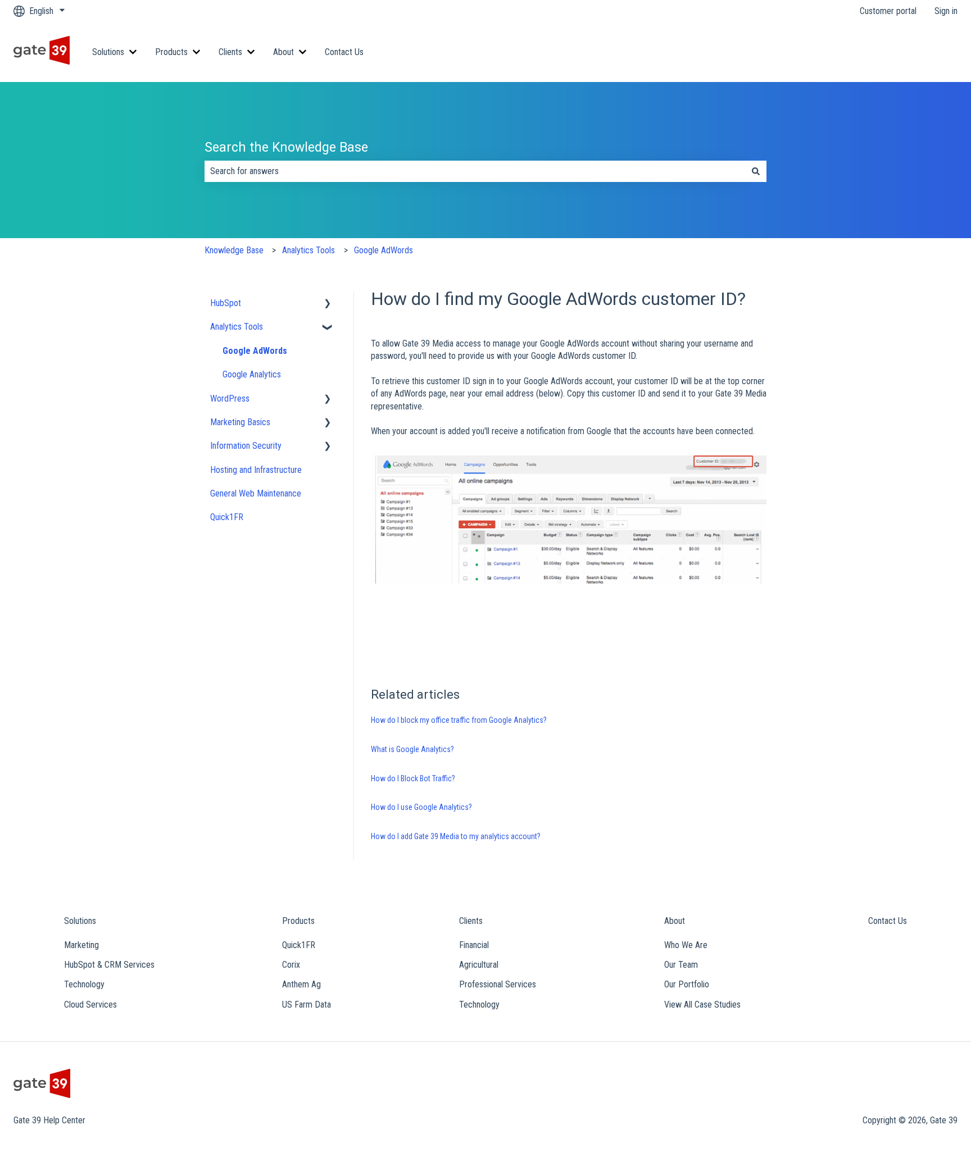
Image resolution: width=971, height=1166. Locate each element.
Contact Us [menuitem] (887, 921)
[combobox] (475, 171)
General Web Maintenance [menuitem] (255, 493)
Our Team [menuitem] (681, 964)
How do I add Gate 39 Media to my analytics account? (456, 836)
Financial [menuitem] (474, 945)
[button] (328, 304)
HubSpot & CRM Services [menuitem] (109, 964)
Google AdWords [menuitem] (255, 350)
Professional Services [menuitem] (497, 984)
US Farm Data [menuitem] (306, 1004)
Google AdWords (383, 250)
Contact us (927, 52)
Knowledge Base (234, 250)
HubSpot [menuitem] (225, 303)
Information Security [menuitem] (246, 445)
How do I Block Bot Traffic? (413, 778)
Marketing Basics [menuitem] (240, 422)
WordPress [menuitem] (229, 398)
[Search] (755, 171)
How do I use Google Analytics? (421, 807)
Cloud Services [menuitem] (90, 1004)
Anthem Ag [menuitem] (301, 984)
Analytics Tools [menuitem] (236, 326)
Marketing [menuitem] (81, 945)
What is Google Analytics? (412, 749)
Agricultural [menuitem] (478, 964)
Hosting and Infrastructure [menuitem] (256, 469)
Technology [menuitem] (84, 984)
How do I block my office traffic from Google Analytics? (459, 720)
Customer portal (888, 11)
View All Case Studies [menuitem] (702, 1004)
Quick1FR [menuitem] (226, 517)
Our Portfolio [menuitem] (686, 984)
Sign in (946, 11)
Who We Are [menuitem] (685, 945)
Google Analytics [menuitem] (252, 374)
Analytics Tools (308, 250)
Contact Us (344, 52)
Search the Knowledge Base (286, 147)
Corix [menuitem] (291, 964)
